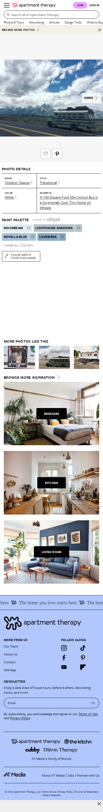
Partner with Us (88, 775)
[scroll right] (95, 357)
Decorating (36, 22)
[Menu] (7, 5)
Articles (54, 22)
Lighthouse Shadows (54, 228)
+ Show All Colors (17, 245)
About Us (10, 654)
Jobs (71, 775)
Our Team (11, 646)
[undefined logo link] (34, 5)
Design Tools (73, 22)
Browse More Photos (18, 30)
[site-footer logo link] (14, 775)
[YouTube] (64, 667)
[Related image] (19, 357)
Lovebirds (48, 237)
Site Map (10, 669)
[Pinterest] (83, 657)
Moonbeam (13, 228)
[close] (99, 803)
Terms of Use (88, 714)
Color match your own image (23, 256)
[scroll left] (7, 357)
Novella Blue (15, 237)
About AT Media (53, 775)
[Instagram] (64, 648)
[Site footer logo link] (51, 623)
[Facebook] (64, 657)
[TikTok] (83, 648)
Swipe (88, 98)
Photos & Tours (14, 22)
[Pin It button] (57, 154)
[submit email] (92, 703)
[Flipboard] (83, 667)
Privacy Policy (20, 718)
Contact (10, 661)
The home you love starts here (45, 602)
